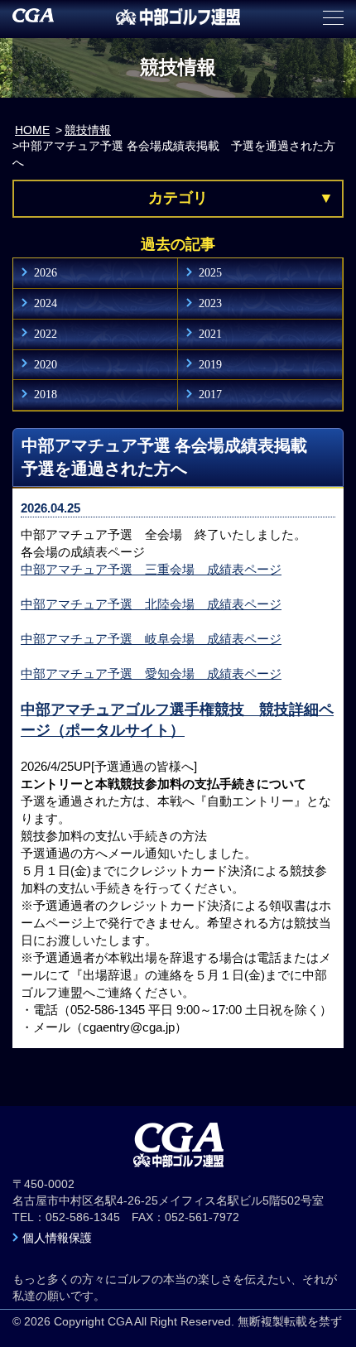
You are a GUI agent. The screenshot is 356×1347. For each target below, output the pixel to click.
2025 (210, 272)
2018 (45, 394)
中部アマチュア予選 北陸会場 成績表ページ (151, 604)
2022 (45, 333)
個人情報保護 (57, 1237)
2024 (45, 303)
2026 (45, 272)
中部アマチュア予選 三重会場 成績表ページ (151, 569)
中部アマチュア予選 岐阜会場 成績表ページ (151, 639)
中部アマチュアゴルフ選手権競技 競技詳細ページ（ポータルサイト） (177, 719)
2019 (210, 364)
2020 (45, 364)
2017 (210, 394)
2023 (210, 303)
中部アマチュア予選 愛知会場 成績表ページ (151, 673)
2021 (210, 333)
